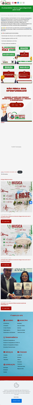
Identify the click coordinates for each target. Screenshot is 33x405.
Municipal (5, 367)
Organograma (6, 330)
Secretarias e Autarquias (9, 332)
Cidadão (5, 355)
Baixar (20, 172)
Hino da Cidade (21, 325)
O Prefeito (5, 325)
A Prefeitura (6, 323)
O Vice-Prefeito (7, 328)
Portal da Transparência (9, 340)
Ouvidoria (19, 364)
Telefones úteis (21, 332)
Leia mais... (16, 397)
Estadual (5, 369)
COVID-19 (19, 355)
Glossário (19, 362)
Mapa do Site (20, 368)
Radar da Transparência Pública (10, 345)
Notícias (19, 357)
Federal (5, 372)
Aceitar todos (16, 401)
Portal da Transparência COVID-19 (11, 342)
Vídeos (19, 359)
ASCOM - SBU (12, 15)
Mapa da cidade (21, 330)
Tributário (5, 359)
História (19, 328)
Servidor (5, 357)
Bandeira (19, 323)
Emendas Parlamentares (9, 347)
